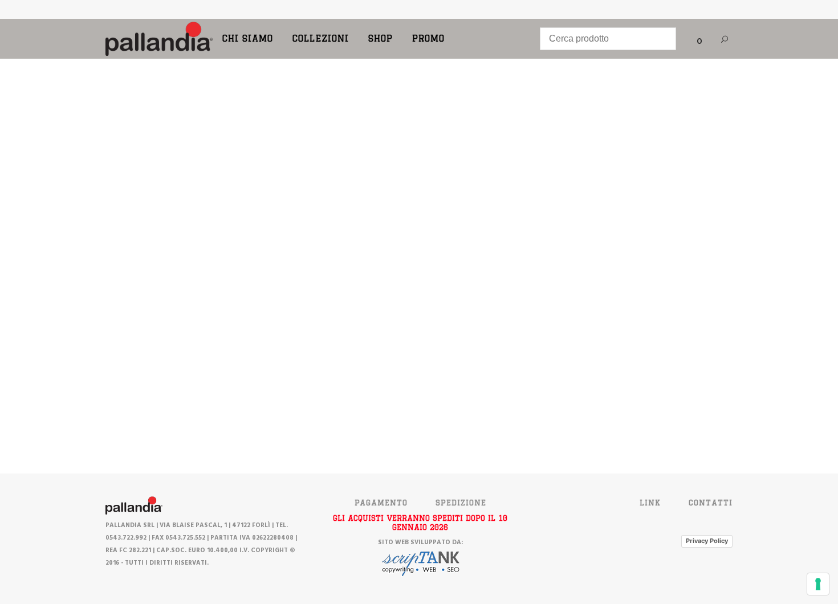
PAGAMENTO (381, 503)
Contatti (711, 503)
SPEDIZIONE (461, 503)
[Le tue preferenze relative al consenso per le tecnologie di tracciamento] (818, 584)
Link (650, 503)
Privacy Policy (707, 541)
